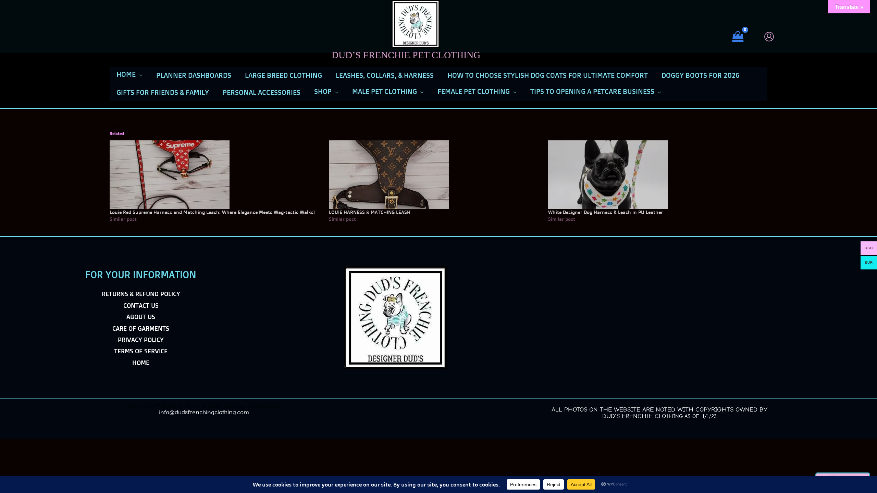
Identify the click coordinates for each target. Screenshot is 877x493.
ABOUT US (140, 316)
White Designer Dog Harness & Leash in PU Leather (605, 212)
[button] (139, 74)
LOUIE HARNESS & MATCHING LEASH (369, 212)
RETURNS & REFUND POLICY (141, 294)
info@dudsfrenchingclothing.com (204, 412)
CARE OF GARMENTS (140, 328)
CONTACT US (141, 305)
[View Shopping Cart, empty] (741, 37)
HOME (140, 362)
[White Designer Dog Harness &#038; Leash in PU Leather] (654, 174)
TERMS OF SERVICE (141, 351)
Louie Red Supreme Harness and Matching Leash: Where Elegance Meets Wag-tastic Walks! (212, 212)
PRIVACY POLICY (141, 339)
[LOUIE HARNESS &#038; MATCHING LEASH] (435, 174)
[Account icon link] (769, 36)
